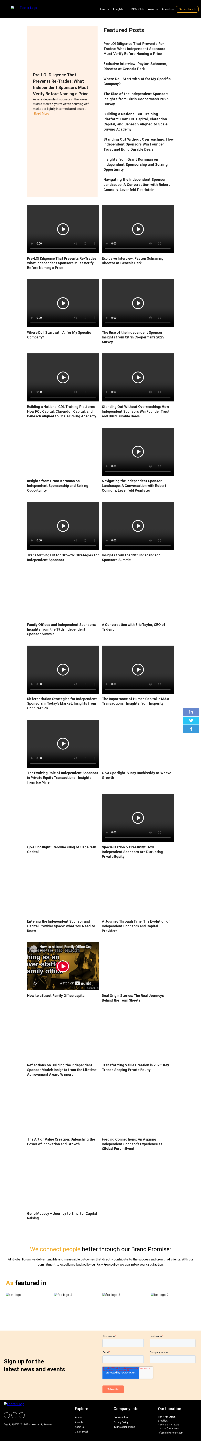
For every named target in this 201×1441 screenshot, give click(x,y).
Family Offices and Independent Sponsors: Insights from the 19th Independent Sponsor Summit (61, 629)
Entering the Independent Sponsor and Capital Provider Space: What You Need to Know (61, 926)
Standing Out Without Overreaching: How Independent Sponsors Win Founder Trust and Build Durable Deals (138, 144)
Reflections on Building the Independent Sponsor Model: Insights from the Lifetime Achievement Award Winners (62, 1070)
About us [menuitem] (168, 9)
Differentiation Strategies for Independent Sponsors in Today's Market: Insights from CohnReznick (62, 703)
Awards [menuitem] (153, 9)
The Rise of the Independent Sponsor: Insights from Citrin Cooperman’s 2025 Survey (136, 99)
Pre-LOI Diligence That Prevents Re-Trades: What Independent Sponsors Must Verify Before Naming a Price (134, 49)
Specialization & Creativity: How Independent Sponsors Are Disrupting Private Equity (132, 852)
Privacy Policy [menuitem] (121, 1422)
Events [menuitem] (104, 9)
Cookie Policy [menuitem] (121, 1417)
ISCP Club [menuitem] (137, 9)
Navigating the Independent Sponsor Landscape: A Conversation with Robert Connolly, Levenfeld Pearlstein (136, 184)
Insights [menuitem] (118, 9)
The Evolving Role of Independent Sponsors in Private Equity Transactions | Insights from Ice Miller (62, 777)
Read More (41, 113)
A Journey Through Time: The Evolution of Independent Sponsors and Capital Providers (136, 926)
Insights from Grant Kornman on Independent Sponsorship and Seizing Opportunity (135, 164)
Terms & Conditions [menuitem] (124, 1427)
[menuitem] (7, 1415)
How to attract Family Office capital (56, 995)
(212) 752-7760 (171, 1428)
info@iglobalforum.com (170, 1432)
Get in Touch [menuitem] (187, 9)
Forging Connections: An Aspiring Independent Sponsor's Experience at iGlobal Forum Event (132, 1144)
